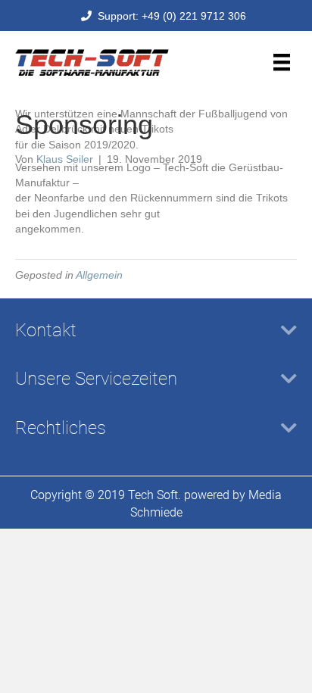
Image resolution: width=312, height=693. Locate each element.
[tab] (156, 330)
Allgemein (99, 275)
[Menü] (281, 62)
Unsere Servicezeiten (96, 378)
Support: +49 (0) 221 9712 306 (169, 16)
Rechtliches (60, 428)
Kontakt (45, 330)
